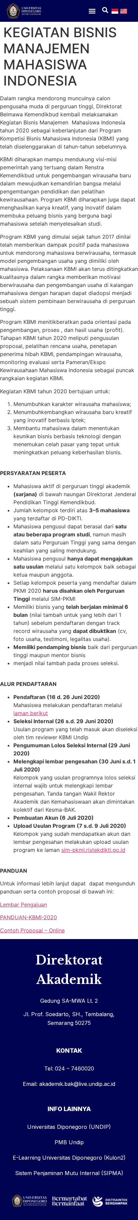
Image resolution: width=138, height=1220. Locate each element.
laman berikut (30, 713)
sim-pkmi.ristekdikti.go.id (93, 850)
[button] (92, 10)
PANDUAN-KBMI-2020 (28, 917)
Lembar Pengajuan (23, 904)
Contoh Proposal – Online (32, 930)
